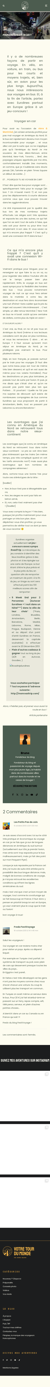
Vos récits (7, 1294)
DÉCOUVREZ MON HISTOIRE (25, 786)
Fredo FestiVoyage (24, 926)
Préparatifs (8, 30)
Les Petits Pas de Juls (26, 822)
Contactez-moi (10, 1331)
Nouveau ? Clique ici (12, 1278)
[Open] (25, 1096)
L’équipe (6, 1319)
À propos (7, 1316)
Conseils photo (9, 1286)
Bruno (25, 753)
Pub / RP (6, 1323)
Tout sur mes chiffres (12, 1327)
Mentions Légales (10, 1367)
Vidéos (6, 1290)
